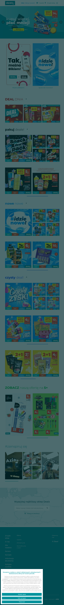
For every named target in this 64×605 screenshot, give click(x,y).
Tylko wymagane (22, 598)
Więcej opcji (22, 601)
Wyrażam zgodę (22, 594)
